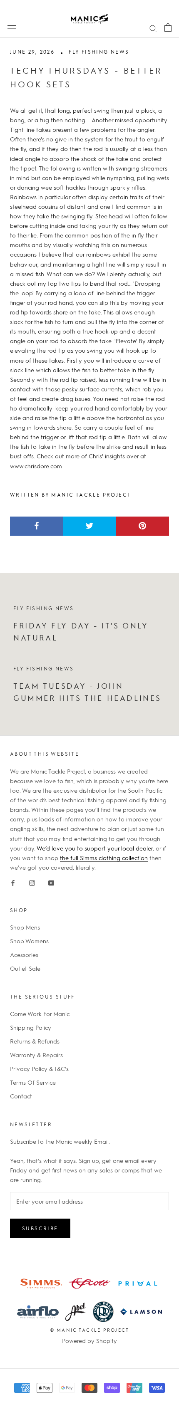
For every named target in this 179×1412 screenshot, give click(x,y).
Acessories (24, 954)
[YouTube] (51, 881)
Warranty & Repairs (36, 1054)
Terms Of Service (33, 1082)
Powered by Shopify (89, 1340)
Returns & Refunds (35, 1041)
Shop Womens (29, 941)
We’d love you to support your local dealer (95, 848)
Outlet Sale (25, 968)
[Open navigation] (11, 27)
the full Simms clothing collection (104, 857)
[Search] (153, 27)
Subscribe (40, 1228)
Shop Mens (25, 927)
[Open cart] (168, 27)
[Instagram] (32, 881)
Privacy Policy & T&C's (39, 1068)
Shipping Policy (30, 1027)
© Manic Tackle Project (89, 1330)
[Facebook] (13, 881)
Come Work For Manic (40, 1013)
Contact (21, 1096)
